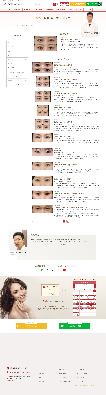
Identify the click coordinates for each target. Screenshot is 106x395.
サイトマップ (83, 381)
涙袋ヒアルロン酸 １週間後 (69, 39)
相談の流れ (41, 373)
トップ (9, 9)
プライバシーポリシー (64, 381)
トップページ (42, 369)
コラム (98, 9)
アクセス (79, 9)
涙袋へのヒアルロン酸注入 (62, 150)
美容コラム (41, 381)
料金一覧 (82, 369)
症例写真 (40, 9)
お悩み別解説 (62, 373)
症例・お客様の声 (84, 373)
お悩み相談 (50, 9)
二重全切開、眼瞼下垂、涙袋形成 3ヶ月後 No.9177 (70, 208)
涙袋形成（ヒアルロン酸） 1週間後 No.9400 (69, 193)
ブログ (89, 9)
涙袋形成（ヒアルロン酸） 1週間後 (65, 79)
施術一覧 (18, 9)
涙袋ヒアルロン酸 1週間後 (62, 108)
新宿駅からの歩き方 (11, 380)
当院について (61, 9)
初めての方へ (29, 9)
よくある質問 (62, 377)
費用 (71, 9)
